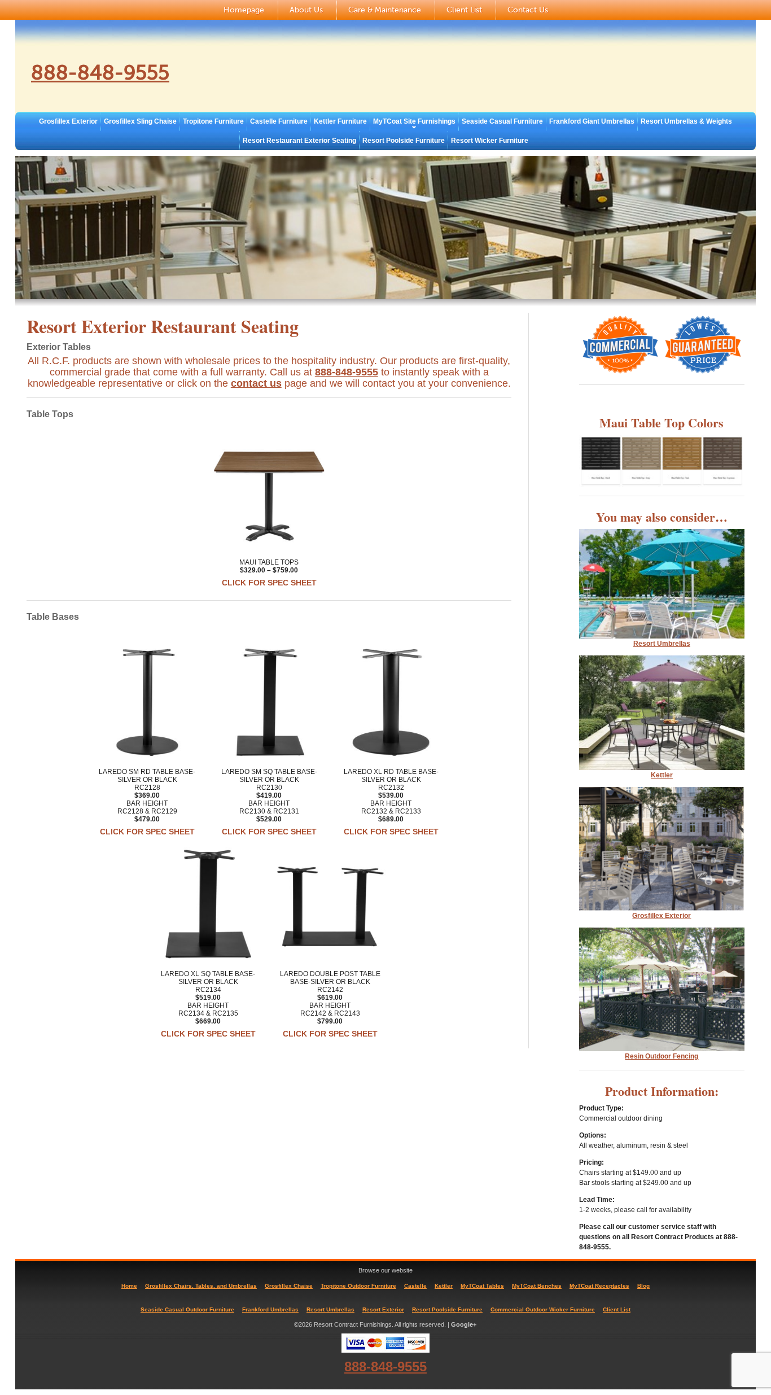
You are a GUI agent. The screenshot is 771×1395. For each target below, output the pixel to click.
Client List (464, 10)
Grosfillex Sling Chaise (140, 121)
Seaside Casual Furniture (502, 121)
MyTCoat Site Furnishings (414, 121)
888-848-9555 (100, 73)
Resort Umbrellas (330, 1309)
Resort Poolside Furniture (403, 141)
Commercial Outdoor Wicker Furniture (542, 1309)
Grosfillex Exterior (68, 121)
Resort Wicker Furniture (489, 141)
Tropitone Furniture (213, 121)
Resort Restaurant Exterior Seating (299, 141)
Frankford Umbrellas (270, 1309)
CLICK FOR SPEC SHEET (269, 582)
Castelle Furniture (279, 121)
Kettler (662, 775)
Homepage (244, 10)
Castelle (415, 1286)
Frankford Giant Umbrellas (591, 121)
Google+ (463, 1324)
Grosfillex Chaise (289, 1286)
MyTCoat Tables (482, 1286)
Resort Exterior (383, 1309)
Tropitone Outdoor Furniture (358, 1286)
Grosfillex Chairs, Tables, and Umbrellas (201, 1286)
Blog (643, 1286)
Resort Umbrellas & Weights (686, 121)
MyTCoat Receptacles (599, 1286)
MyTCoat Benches (537, 1286)
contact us (256, 383)
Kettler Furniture (340, 121)
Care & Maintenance (384, 10)
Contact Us (527, 10)
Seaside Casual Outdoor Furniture (187, 1309)
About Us (306, 10)
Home (129, 1286)
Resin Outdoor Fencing (661, 1056)
